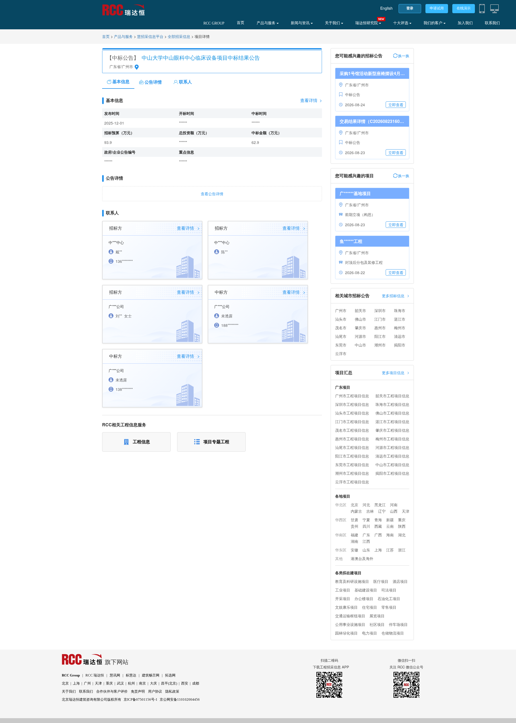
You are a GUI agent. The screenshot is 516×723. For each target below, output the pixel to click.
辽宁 (382, 511)
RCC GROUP (213, 23)
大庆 (153, 683)
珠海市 (399, 310)
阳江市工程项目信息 (352, 456)
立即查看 (395, 104)
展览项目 (377, 615)
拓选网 (170, 675)
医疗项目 (380, 581)
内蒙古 (356, 511)
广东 (366, 534)
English (386, 8)
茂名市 (340, 327)
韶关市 (360, 310)
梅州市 (399, 327)
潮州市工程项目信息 (352, 473)
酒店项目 (400, 581)
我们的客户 (433, 23)
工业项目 (342, 590)
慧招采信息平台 (150, 37)
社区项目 (377, 624)
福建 (354, 534)
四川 (366, 526)
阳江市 (380, 336)
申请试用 (437, 8)
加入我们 (465, 23)
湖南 (354, 541)
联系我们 (492, 23)
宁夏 (366, 519)
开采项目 (342, 598)
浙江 (402, 549)
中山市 (360, 345)
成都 (195, 683)
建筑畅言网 (150, 675)
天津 (405, 511)
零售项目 (388, 607)
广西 (378, 534)
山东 (366, 549)
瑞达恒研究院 (367, 23)
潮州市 (380, 345)
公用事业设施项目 (350, 624)
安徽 (354, 549)
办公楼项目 (363, 598)
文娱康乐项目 (346, 607)
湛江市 (399, 319)
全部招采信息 (179, 37)
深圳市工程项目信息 (352, 404)
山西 (393, 511)
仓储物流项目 (392, 633)
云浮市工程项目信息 (352, 481)
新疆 (390, 519)
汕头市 (340, 319)
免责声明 (138, 691)
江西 (366, 541)
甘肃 (354, 519)
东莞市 (340, 345)
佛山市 (360, 319)
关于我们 (333, 23)
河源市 (360, 336)
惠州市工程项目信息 (352, 438)
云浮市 (340, 353)
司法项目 (388, 590)
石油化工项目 (389, 598)
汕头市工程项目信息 (352, 413)
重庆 (402, 519)
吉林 (370, 511)
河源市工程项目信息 (392, 447)
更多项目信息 (395, 372)
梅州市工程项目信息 (392, 438)
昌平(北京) (169, 683)
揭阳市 (399, 345)
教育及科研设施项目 (352, 581)
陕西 (402, 526)
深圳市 (380, 310)
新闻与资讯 (301, 23)
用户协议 (155, 691)
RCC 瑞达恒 (94, 675)
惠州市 (380, 327)
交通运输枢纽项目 (350, 615)
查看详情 (311, 100)
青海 (378, 519)
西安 (184, 683)
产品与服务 (267, 23)
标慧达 (131, 675)
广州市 (340, 310)
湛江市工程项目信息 (392, 421)
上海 (378, 549)
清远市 (399, 336)
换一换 (403, 55)
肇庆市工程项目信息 (392, 430)
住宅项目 (369, 607)
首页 (240, 23)
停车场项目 (398, 624)
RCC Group (71, 675)
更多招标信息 (395, 295)
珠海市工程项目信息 (392, 404)
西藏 (378, 526)
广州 (87, 683)
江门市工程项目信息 (352, 421)
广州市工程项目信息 (352, 395)
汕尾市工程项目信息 (352, 447)
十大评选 (401, 23)
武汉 (120, 683)
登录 (409, 8)
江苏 (390, 549)
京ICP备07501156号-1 (140, 699)
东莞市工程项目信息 (352, 464)
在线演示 (464, 8)
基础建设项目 (365, 590)
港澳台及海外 (362, 558)
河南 (393, 504)
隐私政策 (172, 691)
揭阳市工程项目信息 (392, 473)
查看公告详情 (212, 193)
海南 (390, 534)
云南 (390, 526)
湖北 (402, 534)
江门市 (380, 319)
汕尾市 (340, 336)
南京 (142, 683)
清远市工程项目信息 (392, 456)
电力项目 (369, 633)
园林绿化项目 (346, 633)
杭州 (131, 683)
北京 (354, 504)
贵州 (354, 526)
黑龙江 (380, 504)
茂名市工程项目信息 (352, 430)
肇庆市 (360, 327)
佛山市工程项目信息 (392, 413)
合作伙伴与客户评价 (112, 691)
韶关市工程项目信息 (392, 395)
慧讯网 (115, 675)
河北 (366, 504)
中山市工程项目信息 (392, 464)
